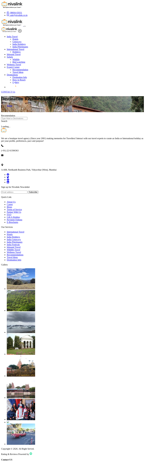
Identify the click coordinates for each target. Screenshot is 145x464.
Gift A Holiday (13, 217)
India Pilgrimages (20, 47)
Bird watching (18, 62)
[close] (20, 32)
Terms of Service (14, 209)
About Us (11, 202)
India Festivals (13, 244)
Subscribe (33, 192)
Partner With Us (14, 212)
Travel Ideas (17, 72)
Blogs (9, 207)
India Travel (12, 36)
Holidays (16, 52)
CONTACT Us (8, 92)
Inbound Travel (14, 54)
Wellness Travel (14, 64)
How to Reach (18, 80)
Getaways (16, 41)
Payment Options (14, 219)
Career (10, 204)
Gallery (15, 82)
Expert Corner (13, 67)
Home (9, 106)
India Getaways (14, 239)
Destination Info (19, 77)
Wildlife (16, 59)
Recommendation (20, 69)
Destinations (12, 75)
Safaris (10, 57)
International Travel (15, 49)
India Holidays (19, 44)
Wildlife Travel (13, 249)
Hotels (15, 39)
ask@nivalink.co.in (9, 160)
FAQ (9, 214)
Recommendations (15, 255)
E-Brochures (12, 222)
